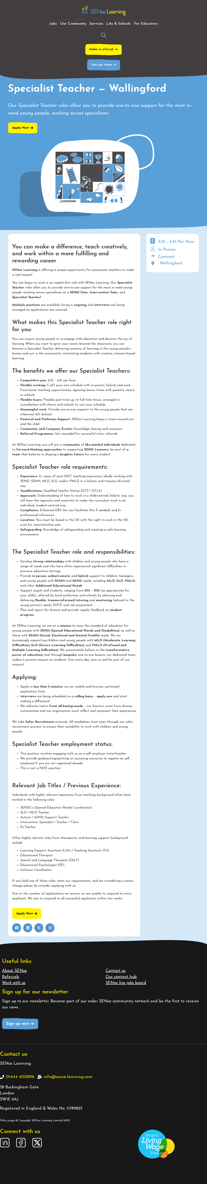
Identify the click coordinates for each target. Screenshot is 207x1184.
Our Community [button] (73, 24)
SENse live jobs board (126, 983)
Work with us (13, 983)
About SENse (14, 971)
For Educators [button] (146, 24)
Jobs (53, 24)
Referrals (10, 977)
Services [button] (96, 24)
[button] (16, 927)
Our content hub (121, 977)
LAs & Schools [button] (118, 24)
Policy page (7, 1120)
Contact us (116, 971)
